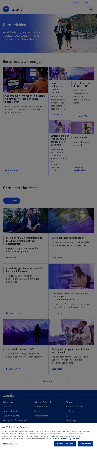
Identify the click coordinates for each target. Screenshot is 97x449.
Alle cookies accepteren (65, 444)
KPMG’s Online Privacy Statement (66, 439)
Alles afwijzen (85, 444)
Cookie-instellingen (9, 444)
